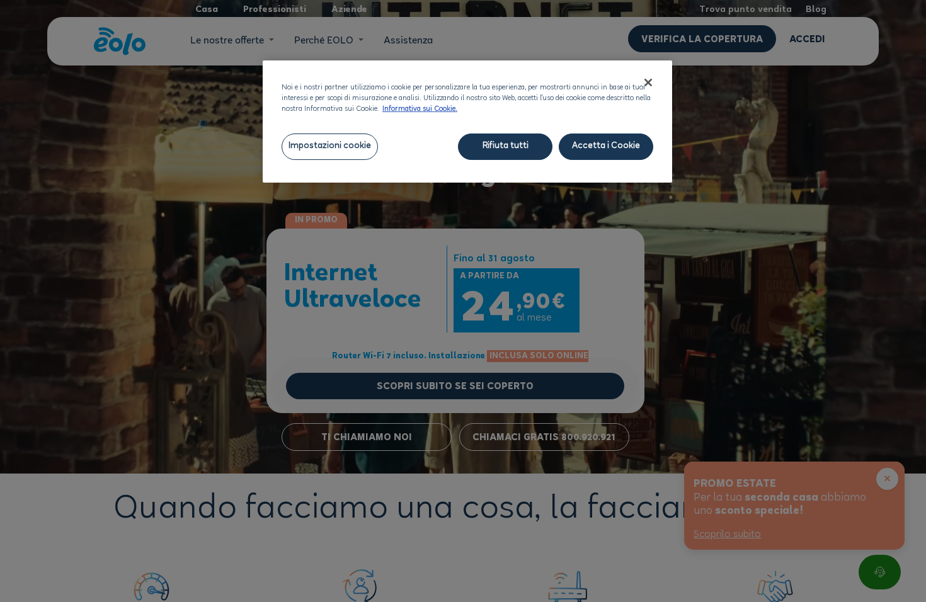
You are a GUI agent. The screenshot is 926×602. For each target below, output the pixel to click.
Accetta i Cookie (606, 146)
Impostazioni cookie (330, 146)
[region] (467, 121)
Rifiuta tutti (506, 146)
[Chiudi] (648, 82)
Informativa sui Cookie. (419, 109)
